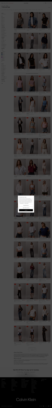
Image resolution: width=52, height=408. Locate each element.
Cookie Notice (22, 203)
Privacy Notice (26, 203)
